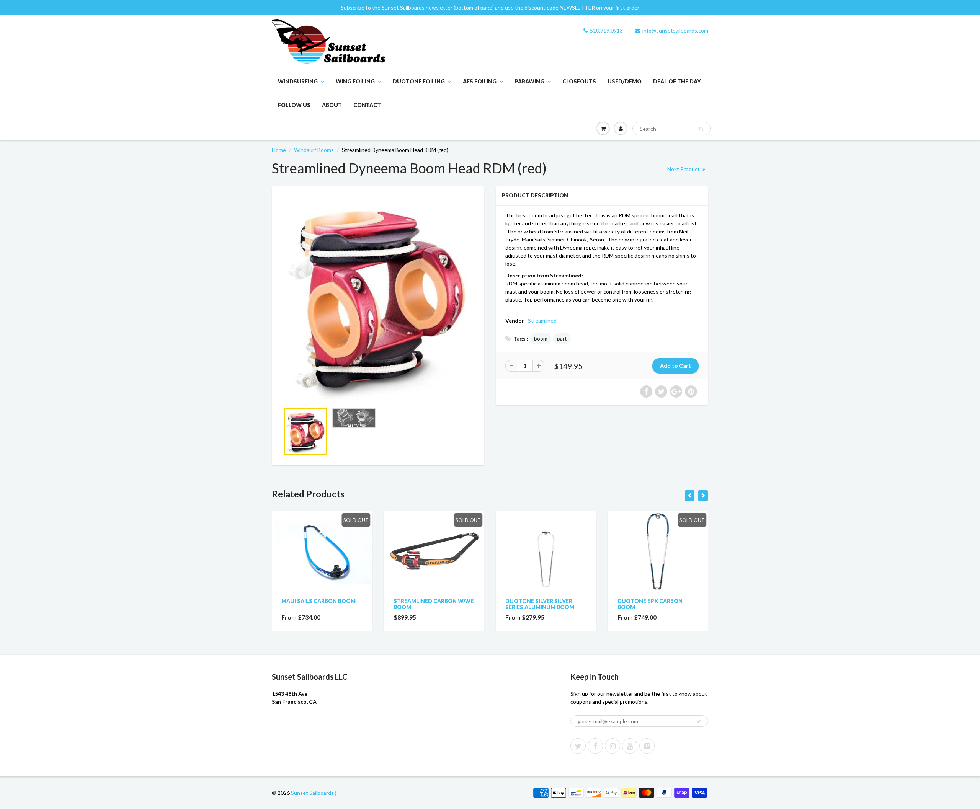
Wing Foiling (355, 81)
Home (279, 150)
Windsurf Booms (314, 150)
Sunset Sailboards (312, 792)
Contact (367, 105)
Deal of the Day (677, 81)
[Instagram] (612, 746)
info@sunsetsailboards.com (675, 30)
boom (540, 338)
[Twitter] (578, 746)
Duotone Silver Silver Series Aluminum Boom (539, 604)
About (332, 105)
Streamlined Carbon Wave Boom (434, 604)
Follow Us (294, 105)
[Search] (701, 129)
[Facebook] (595, 746)
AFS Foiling (480, 81)
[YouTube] (629, 746)
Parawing (529, 81)
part (562, 338)
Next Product (684, 169)
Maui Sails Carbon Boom (318, 601)
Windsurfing (298, 81)
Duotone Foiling (419, 81)
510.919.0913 (606, 30)
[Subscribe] (698, 721)
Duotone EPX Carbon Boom (650, 604)
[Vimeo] (647, 746)
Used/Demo (625, 81)
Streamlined (542, 320)
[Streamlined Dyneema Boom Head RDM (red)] (378, 299)
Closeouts (579, 81)
